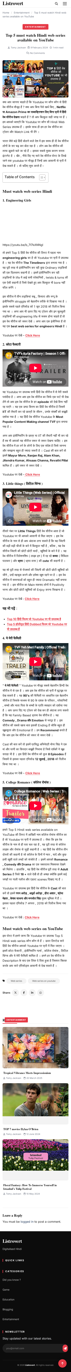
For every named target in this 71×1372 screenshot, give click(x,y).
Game (6, 1289)
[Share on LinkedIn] (32, 992)
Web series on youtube (44, 981)
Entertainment (21, 12)
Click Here (32, 335)
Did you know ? (12, 1279)
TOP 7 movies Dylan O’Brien (20, 1129)
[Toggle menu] (64, 3)
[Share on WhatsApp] (40, 992)
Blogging (8, 1309)
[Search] (56, 3)
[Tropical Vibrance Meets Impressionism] (35, 1047)
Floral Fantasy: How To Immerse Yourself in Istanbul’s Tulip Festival (30, 1187)
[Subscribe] (65, 1348)
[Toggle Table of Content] (40, 177)
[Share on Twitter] (15, 992)
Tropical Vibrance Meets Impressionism (27, 1073)
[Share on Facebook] (23, 992)
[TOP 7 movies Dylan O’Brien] (35, 1103)
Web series (16, 981)
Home (6, 12)
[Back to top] (62, 1363)
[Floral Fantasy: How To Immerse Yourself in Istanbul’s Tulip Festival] (35, 1160)
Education (8, 1299)
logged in (27, 1221)
